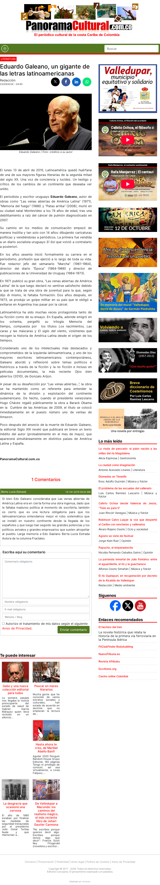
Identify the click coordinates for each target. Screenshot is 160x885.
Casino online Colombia (113, 676)
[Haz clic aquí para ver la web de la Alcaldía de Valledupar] (128, 88)
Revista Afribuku (109, 661)
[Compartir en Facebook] (65, 82)
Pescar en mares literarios (46, 687)
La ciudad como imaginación (117, 465)
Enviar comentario (73, 630)
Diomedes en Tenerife (112, 476)
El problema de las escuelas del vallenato (125, 488)
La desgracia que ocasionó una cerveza (15, 807)
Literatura (8, 59)
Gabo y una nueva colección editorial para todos (15, 689)
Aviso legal (77, 861)
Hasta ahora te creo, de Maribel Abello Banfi (46, 747)
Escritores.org (107, 668)
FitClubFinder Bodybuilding (116, 646)
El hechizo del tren (110, 627)
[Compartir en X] (55, 82)
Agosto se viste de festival (116, 535)
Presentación (46, 861)
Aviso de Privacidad (16, 628)
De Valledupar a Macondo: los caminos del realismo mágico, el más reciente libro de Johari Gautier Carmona (46, 814)
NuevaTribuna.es (109, 654)
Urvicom (86, 881)
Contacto (30, 861)
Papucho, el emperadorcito (116, 547)
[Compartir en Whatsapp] (87, 82)
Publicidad (63, 861)
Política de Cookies (97, 861)
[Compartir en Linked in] (76, 82)
